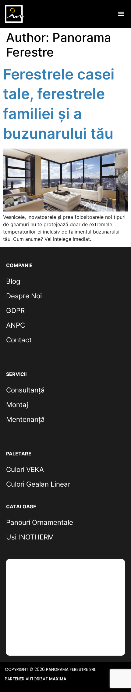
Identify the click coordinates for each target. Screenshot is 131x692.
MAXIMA (57, 679)
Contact (19, 340)
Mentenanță (25, 419)
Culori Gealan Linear (38, 484)
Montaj (17, 404)
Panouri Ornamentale (39, 522)
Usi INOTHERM (30, 537)
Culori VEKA (25, 469)
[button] (121, 14)
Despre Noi (24, 296)
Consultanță (25, 390)
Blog (13, 281)
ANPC (15, 325)
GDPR (15, 310)
